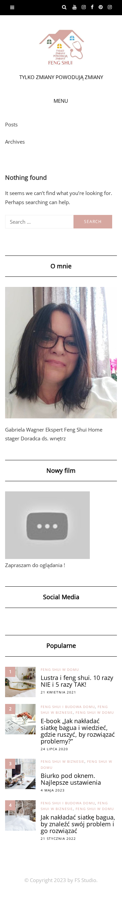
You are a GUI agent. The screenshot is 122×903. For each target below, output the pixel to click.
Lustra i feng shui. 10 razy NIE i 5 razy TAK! (77, 681)
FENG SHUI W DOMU (60, 669)
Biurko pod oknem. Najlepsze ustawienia (71, 779)
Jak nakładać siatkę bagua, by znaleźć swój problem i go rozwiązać (78, 824)
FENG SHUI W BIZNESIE (62, 761)
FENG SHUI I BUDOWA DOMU (68, 706)
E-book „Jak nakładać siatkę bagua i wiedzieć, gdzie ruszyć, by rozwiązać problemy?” (78, 731)
